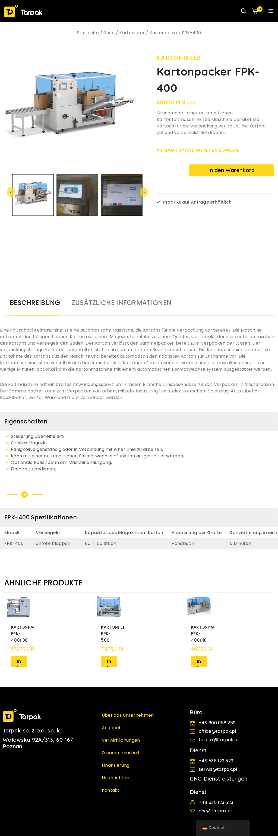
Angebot (111, 728)
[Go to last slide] (11, 192)
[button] (33, 195)
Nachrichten (115, 778)
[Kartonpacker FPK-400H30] (19, 607)
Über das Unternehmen (128, 715)
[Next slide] (144, 192)
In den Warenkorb (231, 170)
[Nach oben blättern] (264, 781)
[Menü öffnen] (271, 11)
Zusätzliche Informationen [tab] (122, 302)
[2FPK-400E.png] (76, 108)
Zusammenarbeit (121, 753)
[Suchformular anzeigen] (244, 11)
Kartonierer (179, 58)
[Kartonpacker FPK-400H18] (199, 607)
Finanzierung (116, 765)
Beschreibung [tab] (35, 302)
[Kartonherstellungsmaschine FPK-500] (109, 607)
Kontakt (110, 790)
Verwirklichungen (121, 740)
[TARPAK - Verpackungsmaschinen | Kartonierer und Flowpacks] (23, 11)
